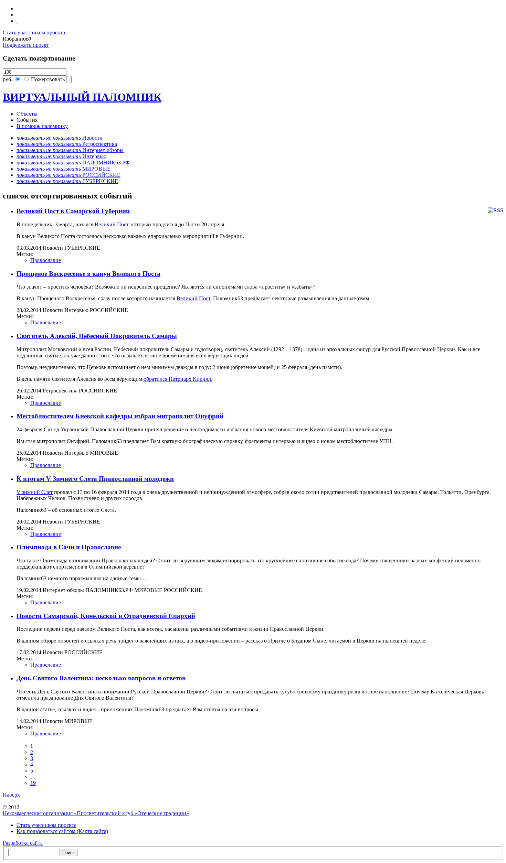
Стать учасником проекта (46, 825)
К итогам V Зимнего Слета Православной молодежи (95, 478)
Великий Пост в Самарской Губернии (73, 211)
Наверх (11, 795)
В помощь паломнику (42, 126)
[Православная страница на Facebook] (17, 15)
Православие (45, 260)
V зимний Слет (35, 492)
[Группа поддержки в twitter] (17, 21)
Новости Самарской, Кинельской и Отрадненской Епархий (106, 615)
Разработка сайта (23, 843)
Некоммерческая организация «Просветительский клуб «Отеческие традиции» (96, 813)
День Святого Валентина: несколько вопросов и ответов (101, 678)
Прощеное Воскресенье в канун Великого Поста (88, 273)
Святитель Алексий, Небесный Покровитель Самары (97, 335)
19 (33, 783)
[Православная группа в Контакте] (17, 8)
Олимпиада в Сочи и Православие (69, 547)
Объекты (27, 114)
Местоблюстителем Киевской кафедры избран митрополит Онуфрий (120, 416)
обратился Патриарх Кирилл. (178, 379)
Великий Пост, (112, 224)
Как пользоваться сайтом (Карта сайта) (62, 831)
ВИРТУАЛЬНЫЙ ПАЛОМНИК (82, 97)
